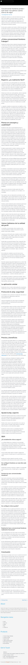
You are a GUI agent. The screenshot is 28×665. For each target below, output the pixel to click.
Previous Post (4, 600)
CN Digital (7, 662)
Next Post (24, 600)
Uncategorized (5, 14)
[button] (26, 2)
